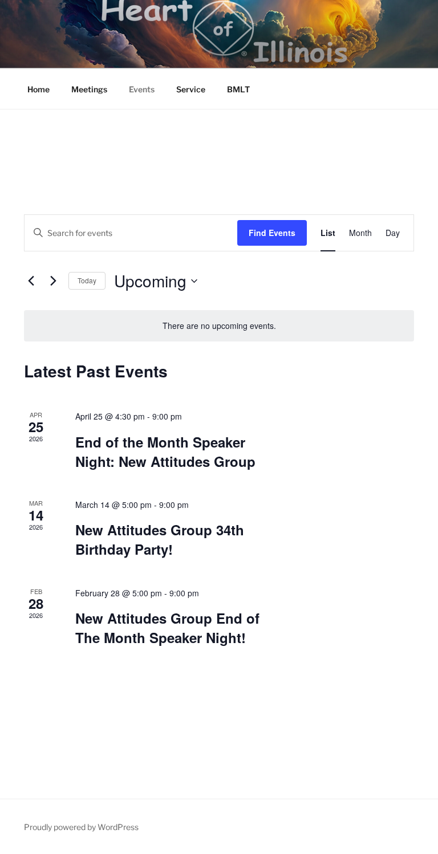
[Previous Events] (31, 281)
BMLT (238, 89)
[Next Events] (53, 281)
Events (142, 89)
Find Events (272, 232)
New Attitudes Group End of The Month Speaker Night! (167, 627)
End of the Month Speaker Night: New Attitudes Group (165, 451)
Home (38, 89)
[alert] (219, 325)
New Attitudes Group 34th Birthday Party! (159, 539)
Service (190, 89)
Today (87, 280)
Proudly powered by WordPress (81, 827)
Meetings (89, 89)
